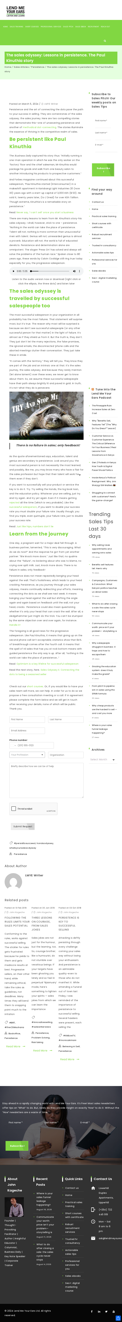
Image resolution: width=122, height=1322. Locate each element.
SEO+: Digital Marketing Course (104, 280)
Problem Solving (41, 1037)
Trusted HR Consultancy (104, 245)
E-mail (85, 1122)
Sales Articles (21, 67)
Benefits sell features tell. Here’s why (102, 566)
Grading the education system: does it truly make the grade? (104, 670)
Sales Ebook (80, 26)
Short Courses (32, 26)
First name (101, 120)
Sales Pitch (68, 26)
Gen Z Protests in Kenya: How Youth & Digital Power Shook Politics (104, 466)
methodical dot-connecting (39, 127)
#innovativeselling (42, 1022)
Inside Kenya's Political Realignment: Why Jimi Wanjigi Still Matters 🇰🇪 (104, 481)
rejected (14, 502)
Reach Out (105, 26)
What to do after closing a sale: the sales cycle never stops (104, 607)
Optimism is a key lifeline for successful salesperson (48, 663)
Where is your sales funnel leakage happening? (102, 729)
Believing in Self (71, 1046)
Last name (101, 132)
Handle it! (14, 625)
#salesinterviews (41, 1026)
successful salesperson (23, 507)
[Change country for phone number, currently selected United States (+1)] (13, 745)
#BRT (12, 1022)
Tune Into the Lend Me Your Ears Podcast (104, 394)
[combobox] (27, 755)
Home (5, 26)
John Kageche (16, 912)
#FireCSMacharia (14, 1027)
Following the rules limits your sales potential (17, 921)
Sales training (16, 26)
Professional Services (51, 26)
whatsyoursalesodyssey (22, 847)
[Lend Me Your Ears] (15, 11)
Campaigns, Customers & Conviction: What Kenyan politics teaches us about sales (104, 586)
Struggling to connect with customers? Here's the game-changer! (104, 496)
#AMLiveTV (69, 1035)
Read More (13, 1046)
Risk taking (37, 1042)
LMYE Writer (51, 103)
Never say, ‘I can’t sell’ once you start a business (45, 212)
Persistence (37, 67)
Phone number (18, 740)
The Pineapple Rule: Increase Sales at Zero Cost (103, 409)
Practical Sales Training (104, 216)
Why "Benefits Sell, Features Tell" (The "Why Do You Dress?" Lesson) (104, 424)
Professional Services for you (104, 261)
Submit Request (23, 826)
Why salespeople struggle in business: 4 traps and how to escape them (104, 649)
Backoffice (14, 1033)
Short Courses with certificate (101, 225)
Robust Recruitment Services (102, 236)
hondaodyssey (45, 843)
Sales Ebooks (99, 270)
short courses (35, 686)
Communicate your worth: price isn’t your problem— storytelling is (104, 627)
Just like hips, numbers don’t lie (35, 526)
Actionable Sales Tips (103, 252)
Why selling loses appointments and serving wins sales (102, 549)
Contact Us (98, 202)
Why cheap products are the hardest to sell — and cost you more (104, 709)
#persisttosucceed (25, 843)
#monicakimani (67, 1040)
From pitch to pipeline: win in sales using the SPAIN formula (103, 690)
